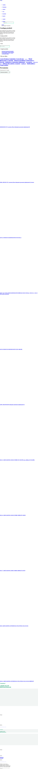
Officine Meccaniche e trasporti (11, 63)
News (1, 718)
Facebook (1, 723)
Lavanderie (29, 62)
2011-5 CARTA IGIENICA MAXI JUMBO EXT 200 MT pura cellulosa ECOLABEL (17, 459)
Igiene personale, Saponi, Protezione (8, 52)
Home (3, 24)
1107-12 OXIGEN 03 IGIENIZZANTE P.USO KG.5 (10, 237)
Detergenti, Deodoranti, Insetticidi (7, 51)
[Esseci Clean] (19, 1)
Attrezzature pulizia (5, 53)
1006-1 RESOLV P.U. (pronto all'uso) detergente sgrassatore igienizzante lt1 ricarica (17, 182)
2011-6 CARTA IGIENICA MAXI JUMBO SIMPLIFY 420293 (13, 515)
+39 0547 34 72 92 (4, 685)
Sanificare (23, 63)
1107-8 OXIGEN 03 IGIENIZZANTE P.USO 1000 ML (11, 349)
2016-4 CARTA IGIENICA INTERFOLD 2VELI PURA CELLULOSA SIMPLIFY (17, 681)
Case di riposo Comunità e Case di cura (12, 59)
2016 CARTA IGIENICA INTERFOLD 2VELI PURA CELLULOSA (14, 625)
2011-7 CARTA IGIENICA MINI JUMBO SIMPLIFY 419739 (12, 570)
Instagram (1, 722)
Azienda (1, 717)
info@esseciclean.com (5, 687)
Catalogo (1, 716)
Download (1, 719)
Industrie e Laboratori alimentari (15, 62)
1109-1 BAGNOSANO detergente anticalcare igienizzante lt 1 (12, 404)
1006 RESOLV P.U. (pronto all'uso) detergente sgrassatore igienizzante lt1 (15, 126)
